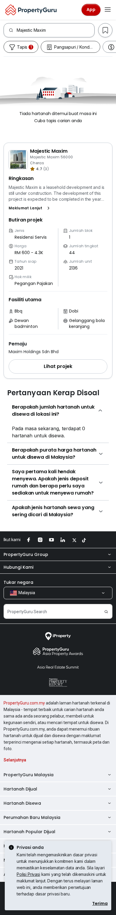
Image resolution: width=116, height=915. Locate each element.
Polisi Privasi (28, 874)
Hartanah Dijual (20, 789)
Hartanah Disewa (22, 803)
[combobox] (55, 30)
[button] (30, 208)
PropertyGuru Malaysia (29, 775)
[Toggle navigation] (108, 10)
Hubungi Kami (18, 567)
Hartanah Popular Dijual (29, 832)
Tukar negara (18, 582)
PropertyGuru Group (26, 554)
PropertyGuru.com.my (24, 703)
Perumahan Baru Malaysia (32, 817)
